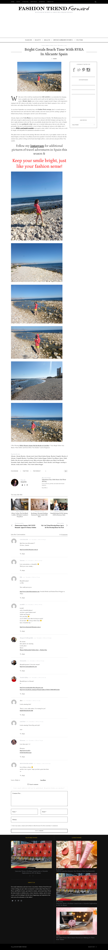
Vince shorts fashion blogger (35, 464)
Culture (43, 45)
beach (36, 456)
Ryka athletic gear (48, 460)
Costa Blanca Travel (32, 458)
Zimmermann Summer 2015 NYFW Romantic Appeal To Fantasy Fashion (25, 525)
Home (12, 1)
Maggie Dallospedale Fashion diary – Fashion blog (33, 650)
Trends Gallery (24, 677)
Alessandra (23, 661)
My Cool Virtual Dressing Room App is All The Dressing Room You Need (52, 525)
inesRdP (22, 604)
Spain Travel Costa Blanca (36, 462)
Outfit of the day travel (17, 460)
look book (25, 1)
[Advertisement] (54, 26)
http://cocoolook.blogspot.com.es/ (29, 549)
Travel (55, 45)
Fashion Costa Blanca (53, 458)
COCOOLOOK (24, 539)
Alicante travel (30, 456)
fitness (61, 458)
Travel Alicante (48, 462)
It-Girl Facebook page (26, 752)
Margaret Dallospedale (26, 638)
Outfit (65, 458)
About (18, 1)
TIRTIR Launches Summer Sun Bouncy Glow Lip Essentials (75, 871)
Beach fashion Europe (44, 456)
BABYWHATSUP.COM (26, 710)
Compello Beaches (21, 458)
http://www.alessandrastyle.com (28, 666)
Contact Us (50, 1)
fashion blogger (42, 458)
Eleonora (22, 740)
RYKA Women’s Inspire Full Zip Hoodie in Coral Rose (34, 445)
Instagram (37, 146)
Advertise (42, 1)
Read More (45, 487)
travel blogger (56, 462)
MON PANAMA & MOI (26, 763)
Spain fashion (24, 462)
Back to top (91, 946)
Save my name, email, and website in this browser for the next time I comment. (35, 825)
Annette (55, 58)
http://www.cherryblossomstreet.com (29, 591)
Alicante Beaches (20, 456)
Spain (18, 462)
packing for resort (28, 460)
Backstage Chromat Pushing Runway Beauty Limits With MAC (39, 515)
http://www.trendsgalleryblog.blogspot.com (31, 687)
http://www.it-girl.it (25, 750)
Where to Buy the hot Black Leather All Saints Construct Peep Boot (19, 515)
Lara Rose (22, 721)
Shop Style (34, 1)
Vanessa (22, 560)
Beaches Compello (56, 456)
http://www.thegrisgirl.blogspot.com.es (30, 627)
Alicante (13, 456)
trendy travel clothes (21, 464)
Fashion (47, 45)
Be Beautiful (31, 868)
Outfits (51, 45)
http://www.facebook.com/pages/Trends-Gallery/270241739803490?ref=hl (40, 689)
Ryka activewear (38, 460)
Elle (21, 577)
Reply (23, 553)
